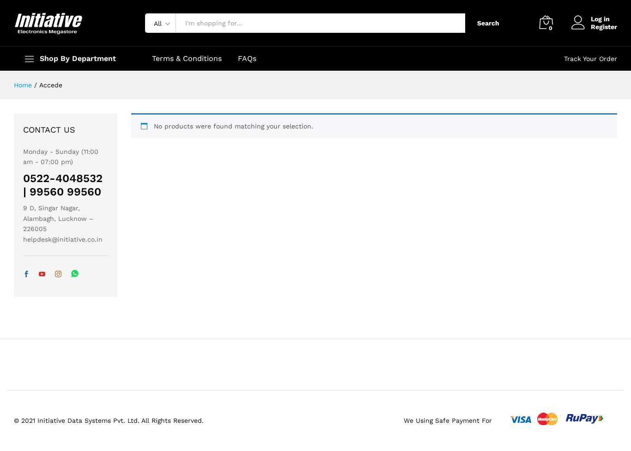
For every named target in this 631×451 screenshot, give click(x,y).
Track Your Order (590, 58)
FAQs (247, 58)
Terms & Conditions (187, 58)
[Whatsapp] (75, 274)
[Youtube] (42, 274)
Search (488, 23)
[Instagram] (58, 274)
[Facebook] (26, 274)
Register (604, 26)
